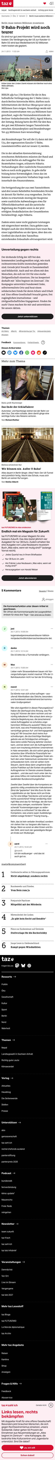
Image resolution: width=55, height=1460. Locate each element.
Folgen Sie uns (7, 966)
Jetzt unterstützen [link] (27, 316)
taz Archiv (6, 1333)
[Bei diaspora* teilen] (33, 353)
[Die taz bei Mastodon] (17, 967)
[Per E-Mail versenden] (4, 353)
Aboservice (7, 1397)
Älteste (50, 591)
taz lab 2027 (7, 1295)
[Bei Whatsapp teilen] (27, 353)
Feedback (6, 1391)
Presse (5, 1111)
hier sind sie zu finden (40, 614)
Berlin (4, 1016)
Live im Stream (9, 1282)
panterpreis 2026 (10, 1162)
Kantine (5, 1359)
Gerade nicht (41, 1405)
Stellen (5, 1104)
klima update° (8, 1193)
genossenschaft (9, 1136)
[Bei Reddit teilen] (39, 353)
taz (8, 959)
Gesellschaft (7, 997)
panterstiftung (8, 1155)
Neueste (42, 591)
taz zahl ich (7, 1143)
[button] (52, 3)
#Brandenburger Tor (27, 331)
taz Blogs (6, 1314)
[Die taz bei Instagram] (29, 967)
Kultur (4, 1003)
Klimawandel (8, 1066)
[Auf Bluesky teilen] (15, 353)
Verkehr (22, 16)
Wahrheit (6, 1028)
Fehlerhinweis (33, 342)
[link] (5, 10)
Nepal (4, 1047)
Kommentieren (19, 342)
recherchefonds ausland (13, 1149)
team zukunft (8, 1231)
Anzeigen (6, 1372)
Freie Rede (7, 1206)
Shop (4, 1366)
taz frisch (6, 1238)
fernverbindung (9, 1187)
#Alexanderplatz (44, 331)
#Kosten (5, 335)
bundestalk (7, 1181)
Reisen (5, 1353)
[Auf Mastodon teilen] (9, 353)
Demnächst (7, 1269)
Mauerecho (7, 1200)
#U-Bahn (5, 331)
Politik (5, 984)
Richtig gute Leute (10, 1060)
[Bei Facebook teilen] (21, 353)
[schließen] (50, 1405)
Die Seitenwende (10, 1098)
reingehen (6, 1212)
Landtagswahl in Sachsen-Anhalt (17, 1054)
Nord (4, 1022)
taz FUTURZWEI (9, 1321)
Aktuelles (6, 1086)
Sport (4, 1009)
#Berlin (14, 331)
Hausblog (6, 1092)
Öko (14, 16)
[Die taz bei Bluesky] (23, 967)
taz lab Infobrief (9, 1250)
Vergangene (7, 1288)
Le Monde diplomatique (13, 1327)
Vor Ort (5, 1276)
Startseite (6, 16)
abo (3, 1130)
